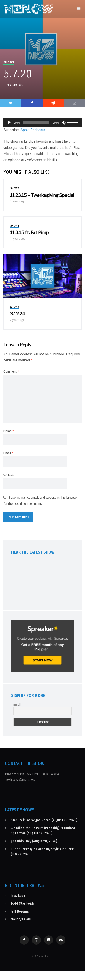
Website (9, 475)
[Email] (60, 940)
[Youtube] (48, 940)
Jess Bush (18, 896)
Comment (11, 371)
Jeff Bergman (20, 911)
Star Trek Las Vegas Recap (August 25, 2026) (44, 820)
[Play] (9, 122)
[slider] (73, 122)
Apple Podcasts (32, 130)
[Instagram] (36, 940)
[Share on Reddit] (53, 103)
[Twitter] (10, 103)
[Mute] (63, 122)
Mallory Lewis (21, 919)
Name (8, 431)
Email (8, 453)
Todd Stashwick (22, 903)
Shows (8, 62)
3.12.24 (17, 313)
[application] (42, 122)
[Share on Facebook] (32, 103)
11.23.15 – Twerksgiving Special (42, 195)
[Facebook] (24, 940)
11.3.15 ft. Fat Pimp (29, 232)
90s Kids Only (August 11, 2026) (34, 841)
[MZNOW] (28, 9)
